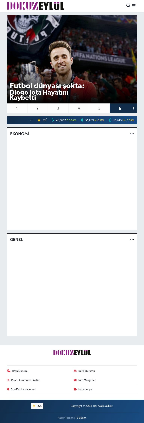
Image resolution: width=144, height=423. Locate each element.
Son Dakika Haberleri (23, 389)
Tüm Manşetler (87, 380)
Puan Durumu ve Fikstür (25, 380)
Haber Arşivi (85, 389)
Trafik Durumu (86, 371)
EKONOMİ (19, 133)
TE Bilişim (80, 417)
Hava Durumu (20, 371)
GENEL (16, 239)
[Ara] (128, 6)
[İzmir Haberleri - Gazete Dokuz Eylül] (35, 6)
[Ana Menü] (134, 6)
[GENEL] (132, 239)
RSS (39, 406)
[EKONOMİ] (132, 134)
